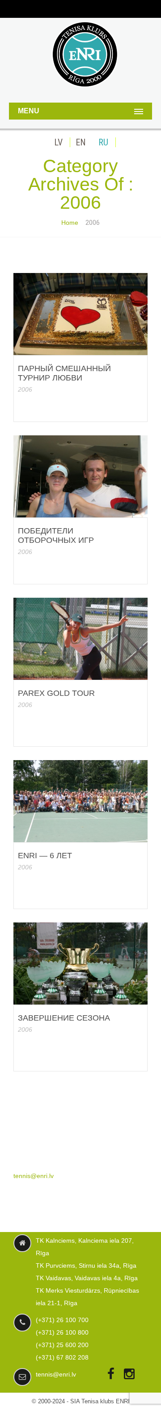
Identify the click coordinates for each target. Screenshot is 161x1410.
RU (103, 142)
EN (81, 142)
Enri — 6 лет (45, 855)
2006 (25, 389)
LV (58, 142)
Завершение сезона (64, 1017)
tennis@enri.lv (33, 1175)
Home (69, 222)
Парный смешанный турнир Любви (64, 373)
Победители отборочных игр (56, 535)
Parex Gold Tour (56, 693)
